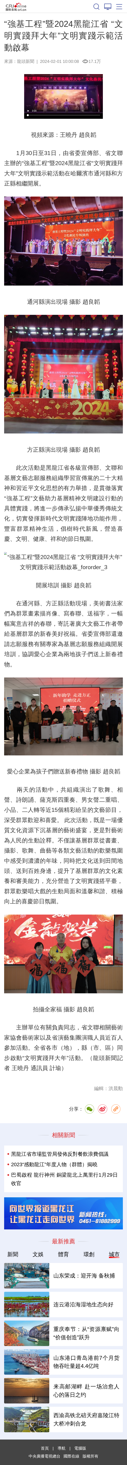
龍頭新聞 (25, 61)
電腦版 (80, 1448)
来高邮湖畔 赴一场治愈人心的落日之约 (86, 1390)
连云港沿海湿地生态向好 (83, 1304)
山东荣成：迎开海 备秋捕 (84, 1276)
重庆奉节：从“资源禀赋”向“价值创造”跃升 (86, 1333)
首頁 (45, 1448)
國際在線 (16, 6)
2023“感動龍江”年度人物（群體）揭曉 (54, 1164)
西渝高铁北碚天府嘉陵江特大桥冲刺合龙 (86, 1419)
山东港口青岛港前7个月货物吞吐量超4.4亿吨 (86, 1362)
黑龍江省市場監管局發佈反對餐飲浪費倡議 (59, 1154)
